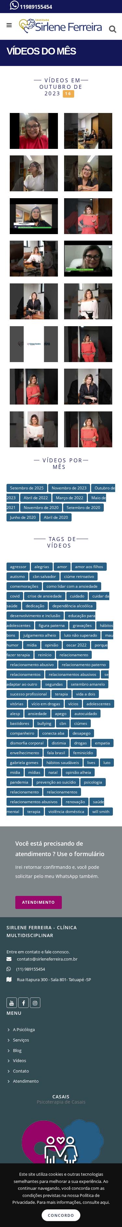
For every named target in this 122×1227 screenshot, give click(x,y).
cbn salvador (44, 576)
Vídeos (19, 1060)
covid (15, 596)
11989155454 (35, 6)
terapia (61, 694)
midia (15, 772)
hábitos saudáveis (63, 762)
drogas (80, 743)
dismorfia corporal (27, 743)
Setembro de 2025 (27, 488)
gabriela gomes (24, 762)
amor (62, 566)
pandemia (19, 782)
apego (60, 713)
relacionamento (74, 655)
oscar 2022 (76, 645)
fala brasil (56, 753)
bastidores (19, 723)
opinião (51, 645)
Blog (17, 1050)
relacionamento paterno (84, 664)
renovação (75, 802)
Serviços (21, 1040)
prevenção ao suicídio (56, 782)
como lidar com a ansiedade (72, 586)
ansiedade (37, 713)
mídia (32, 645)
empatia (102, 743)
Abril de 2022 (36, 498)
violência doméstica (66, 811)
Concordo (61, 1215)
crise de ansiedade (45, 596)
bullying (44, 723)
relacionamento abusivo (32, 664)
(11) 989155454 (30, 969)
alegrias (41, 566)
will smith (100, 811)
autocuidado (86, 713)
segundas (54, 684)
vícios (73, 704)
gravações (82, 625)
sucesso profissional (28, 694)
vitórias (16, 704)
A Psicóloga (24, 1029)
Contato (21, 1071)
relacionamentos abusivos (72, 674)
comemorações (24, 586)
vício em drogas (46, 704)
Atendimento (38, 902)
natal (53, 772)
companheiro (22, 733)
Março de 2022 (69, 498)
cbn (63, 723)
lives (91, 762)
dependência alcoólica (72, 606)
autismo (17, 576)
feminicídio (83, 753)
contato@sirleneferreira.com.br (47, 959)
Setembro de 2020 (83, 507)
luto (106, 762)
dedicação (35, 606)
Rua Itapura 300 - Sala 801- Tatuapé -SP (54, 979)
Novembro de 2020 (41, 507)
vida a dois (85, 694)
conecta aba (53, 733)
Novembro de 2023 (69, 488)
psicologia (93, 782)
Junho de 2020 (23, 517)
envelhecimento (24, 753)
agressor (18, 566)
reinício (44, 655)
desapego (81, 733)
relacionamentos (25, 674)
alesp (15, 713)
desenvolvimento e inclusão (35, 615)
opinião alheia (78, 772)
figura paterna (52, 625)
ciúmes (80, 723)
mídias (34, 772)
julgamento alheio (39, 635)
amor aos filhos (89, 566)
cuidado (77, 596)
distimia (59, 743)
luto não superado (80, 635)
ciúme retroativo (79, 576)
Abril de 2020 (56, 517)
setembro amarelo (88, 684)
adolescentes (99, 704)
